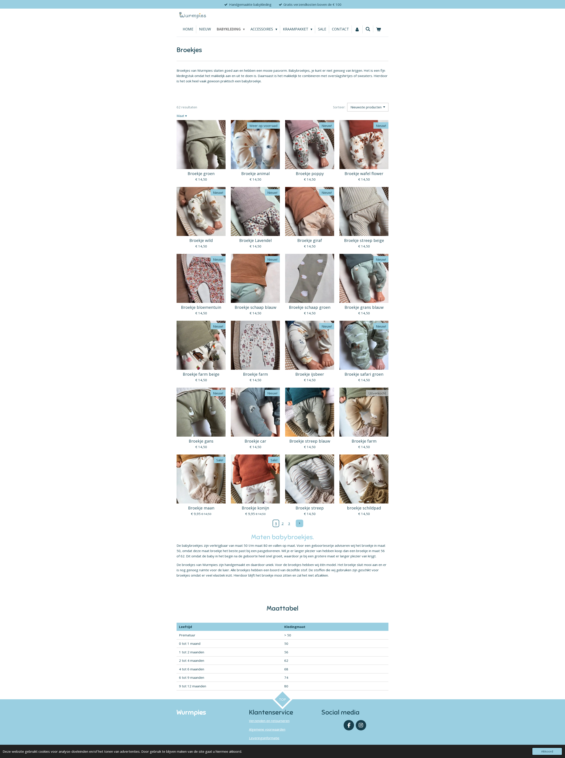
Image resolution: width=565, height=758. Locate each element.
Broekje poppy (310, 173)
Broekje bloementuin (201, 307)
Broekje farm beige (201, 374)
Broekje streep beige (364, 240)
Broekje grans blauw (364, 307)
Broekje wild (201, 240)
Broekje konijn (255, 508)
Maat (182, 115)
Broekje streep (310, 508)
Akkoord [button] (547, 751)
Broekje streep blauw (309, 441)
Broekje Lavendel (255, 240)
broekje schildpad (364, 508)
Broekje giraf (309, 240)
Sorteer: (339, 107)
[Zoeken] (368, 28)
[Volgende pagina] (299, 523)
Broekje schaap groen (309, 307)
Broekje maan (201, 508)
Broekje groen (201, 173)
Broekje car (255, 441)
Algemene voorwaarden (267, 729)
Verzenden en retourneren (269, 720)
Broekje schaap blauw (255, 307)
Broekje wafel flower (364, 173)
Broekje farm (255, 374)
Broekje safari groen (364, 374)
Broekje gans (201, 441)
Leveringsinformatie (264, 738)
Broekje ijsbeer (309, 374)
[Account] (357, 29)
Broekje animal (255, 173)
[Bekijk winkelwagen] (378, 29)
